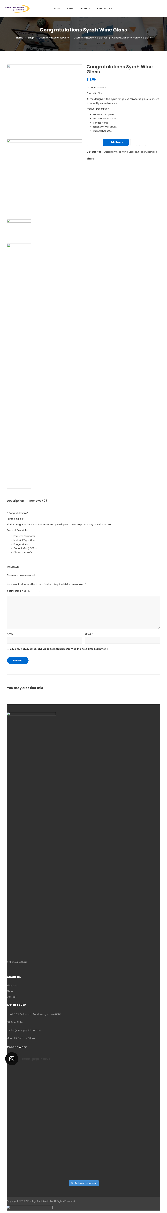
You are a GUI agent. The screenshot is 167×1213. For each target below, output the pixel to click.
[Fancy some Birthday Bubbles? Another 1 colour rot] (143, 1098)
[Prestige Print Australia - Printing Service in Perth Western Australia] (17, 8)
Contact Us (104, 8)
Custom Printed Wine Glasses (90, 37)
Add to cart (118, 142)
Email (89, 633)
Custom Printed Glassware (54, 37)
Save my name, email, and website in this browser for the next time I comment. (59, 649)
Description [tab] (15, 501)
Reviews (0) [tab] (38, 501)
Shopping (12, 985)
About (10, 991)
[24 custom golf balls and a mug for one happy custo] (64, 1087)
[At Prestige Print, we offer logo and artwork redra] (24, 1153)
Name (11, 633)
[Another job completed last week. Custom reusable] (64, 1148)
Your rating (15, 590)
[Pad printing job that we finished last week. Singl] (103, 1085)
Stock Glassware (147, 151)
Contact (11, 997)
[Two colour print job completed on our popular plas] (103, 1151)
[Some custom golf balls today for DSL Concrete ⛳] (24, 1087)
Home (57, 8)
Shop (70, 8)
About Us (85, 8)
